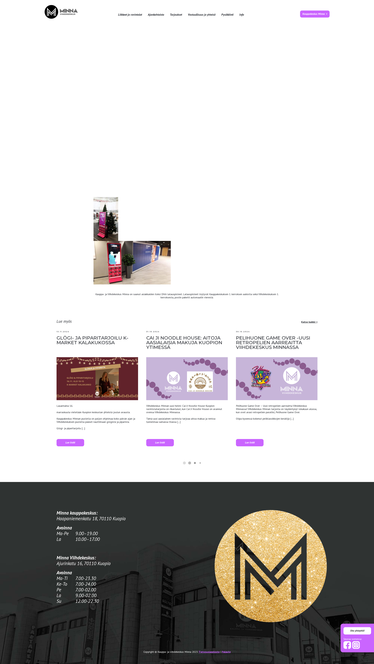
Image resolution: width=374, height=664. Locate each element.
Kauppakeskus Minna (313, 13)
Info (241, 15)
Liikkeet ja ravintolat (130, 15)
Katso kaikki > (309, 322)
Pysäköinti (227, 15)
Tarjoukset (176, 15)
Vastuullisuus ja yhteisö (201, 15)
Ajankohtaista (156, 15)
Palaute (226, 651)
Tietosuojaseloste (209, 651)
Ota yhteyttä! (357, 630)
